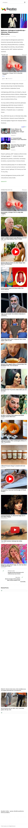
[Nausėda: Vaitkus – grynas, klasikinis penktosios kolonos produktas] (14, 761)
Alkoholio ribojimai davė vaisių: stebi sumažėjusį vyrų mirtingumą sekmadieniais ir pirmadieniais (13, 689)
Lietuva (2, 36)
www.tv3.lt (4, 181)
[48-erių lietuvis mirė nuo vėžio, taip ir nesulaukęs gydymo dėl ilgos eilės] (14, 700)
